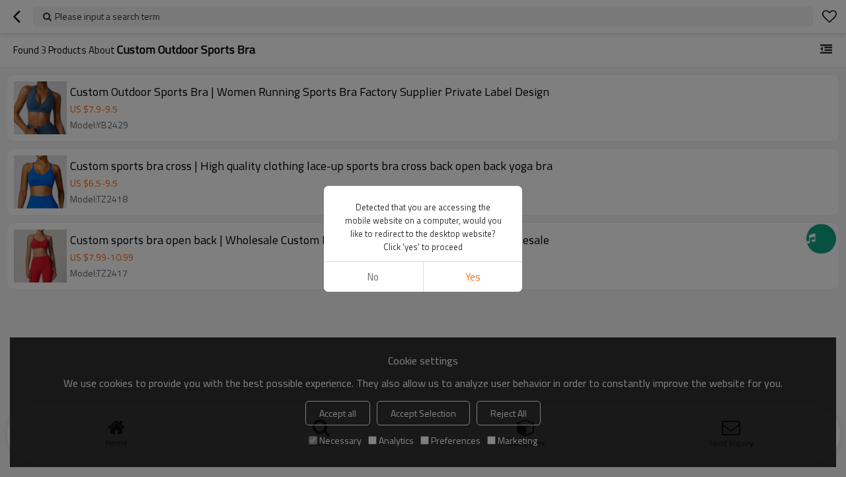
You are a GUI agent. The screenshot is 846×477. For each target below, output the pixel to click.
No (373, 276)
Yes (473, 276)
